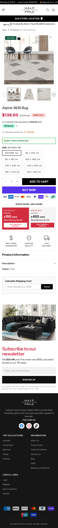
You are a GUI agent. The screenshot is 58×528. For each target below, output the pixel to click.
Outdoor (6, 459)
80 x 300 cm (32, 153)
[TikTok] (36, 426)
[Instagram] (29, 426)
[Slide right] (54, 95)
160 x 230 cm (12, 172)
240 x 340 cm (12, 165)
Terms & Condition (39, 449)
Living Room (8, 445)
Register (6, 484)
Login (5, 480)
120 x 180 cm (34, 172)
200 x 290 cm (34, 165)
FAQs (33, 463)
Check (47, 287)
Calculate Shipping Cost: (18, 281)
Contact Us (36, 454)
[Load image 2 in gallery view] (29, 94)
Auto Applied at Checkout (15, 225)
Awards (6, 493)
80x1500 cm (11, 153)
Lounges (6, 440)
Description (8, 263)
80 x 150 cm (11, 159)
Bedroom (7, 449)
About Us (35, 440)
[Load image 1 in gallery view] (14, 94)
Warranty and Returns (40, 468)
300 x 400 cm (32, 159)
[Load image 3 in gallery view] (44, 94)
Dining (5, 454)
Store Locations (10, 489)
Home (4, 30)
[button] (4, 10)
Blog (33, 459)
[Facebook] (21, 426)
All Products (14, 30)
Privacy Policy (37, 445)
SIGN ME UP (29, 379)
